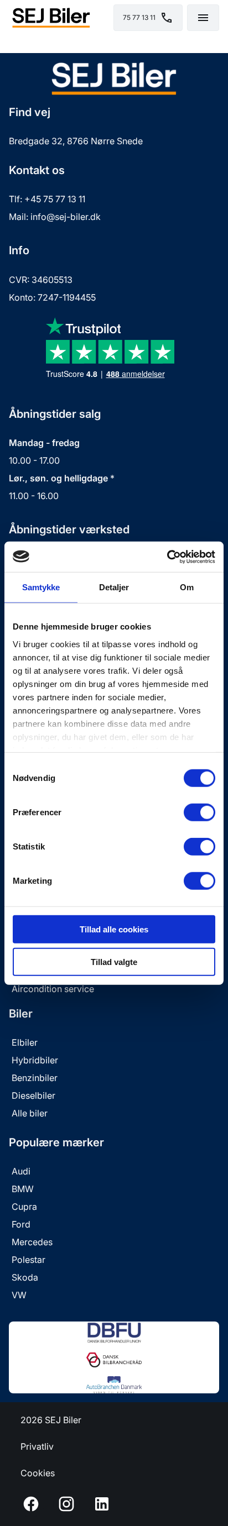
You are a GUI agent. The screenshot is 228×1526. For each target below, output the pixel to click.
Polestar (28, 1259)
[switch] (199, 812)
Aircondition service (53, 988)
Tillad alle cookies (114, 929)
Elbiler (25, 1042)
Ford (21, 1224)
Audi (21, 1171)
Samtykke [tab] (41, 587)
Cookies (37, 1472)
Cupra (24, 1206)
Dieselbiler (33, 1095)
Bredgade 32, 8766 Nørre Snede (76, 140)
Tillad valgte (114, 962)
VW (19, 1294)
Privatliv (37, 1446)
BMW (23, 1188)
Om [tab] (187, 587)
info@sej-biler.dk (65, 216)
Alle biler (30, 1113)
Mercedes (32, 1241)
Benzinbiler (35, 1077)
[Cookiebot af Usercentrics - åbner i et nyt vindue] (166, 556)
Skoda (25, 1277)
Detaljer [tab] (114, 587)
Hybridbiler (35, 1060)
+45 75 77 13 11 (54, 198)
